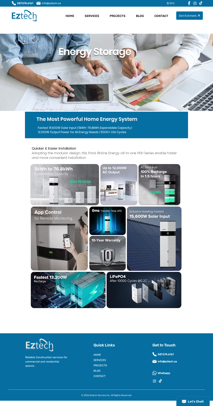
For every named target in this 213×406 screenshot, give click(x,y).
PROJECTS (100, 365)
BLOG (97, 370)
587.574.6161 (25, 3)
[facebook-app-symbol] (189, 3)
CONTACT (100, 376)
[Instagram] (195, 3)
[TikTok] (201, 3)
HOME (97, 354)
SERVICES (100, 360)
